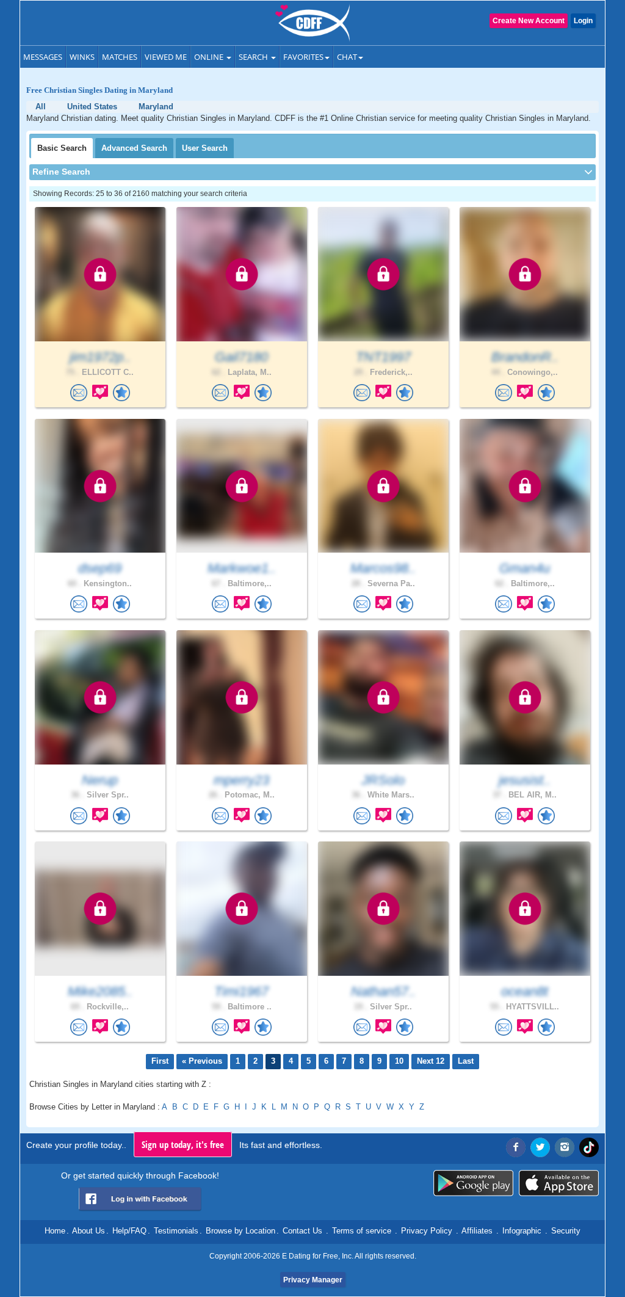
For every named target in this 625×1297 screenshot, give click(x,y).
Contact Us (302, 1230)
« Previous (202, 1061)
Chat (347, 56)
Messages (42, 56)
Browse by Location (240, 1230)
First (159, 1061)
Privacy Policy (426, 1230)
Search (254, 56)
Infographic (521, 1230)
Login (583, 20)
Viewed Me (166, 56)
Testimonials (176, 1230)
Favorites (303, 56)
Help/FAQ (129, 1230)
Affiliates (477, 1230)
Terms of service (361, 1230)
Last (466, 1061)
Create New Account (529, 20)
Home (55, 1230)
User (205, 148)
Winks (82, 56)
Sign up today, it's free (183, 1144)
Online (209, 56)
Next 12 (430, 1061)
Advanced (134, 148)
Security (565, 1230)
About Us (88, 1230)
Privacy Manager (312, 1280)
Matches (119, 56)
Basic (62, 148)
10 (399, 1061)
